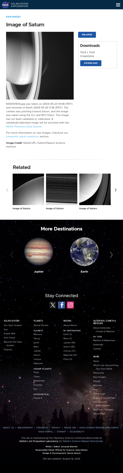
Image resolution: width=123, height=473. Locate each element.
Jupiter (39, 271)
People (96, 381)
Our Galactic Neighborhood (17, 12)
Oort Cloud (9, 338)
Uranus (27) (69, 351)
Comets (97, 349)
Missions (97, 385)
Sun (6, 329)
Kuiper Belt (9, 333)
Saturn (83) (69, 347)
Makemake (39, 381)
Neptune (38, 363)
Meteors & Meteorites (104, 340)
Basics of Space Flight (104, 398)
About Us (8, 428)
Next (116, 190)
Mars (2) (67, 338)
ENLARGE (87, 35)
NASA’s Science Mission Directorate (83, 441)
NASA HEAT (99, 414)
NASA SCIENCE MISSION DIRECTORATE (99, 428)
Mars (36, 347)
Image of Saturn (21, 209)
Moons (67, 321)
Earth (84, 271)
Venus (37, 338)
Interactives (99, 394)
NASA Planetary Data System (24, 126)
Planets (38, 321)
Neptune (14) (70, 355)
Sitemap (61, 432)
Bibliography (25, 428)
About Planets (41, 325)
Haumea (38, 385)
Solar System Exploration (17, 5)
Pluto (36, 372)
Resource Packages (103, 410)
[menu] (118, 5)
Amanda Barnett (69, 447)
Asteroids (98, 345)
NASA (4, 5)
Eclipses (8, 350)
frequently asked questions (22, 136)
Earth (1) (67, 334)
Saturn (37, 355)
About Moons (70, 325)
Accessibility (77, 432)
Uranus (37, 359)
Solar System (11, 321)
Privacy (56, 428)
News (96, 361)
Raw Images (13, 17)
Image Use (70, 428)
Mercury (38, 334)
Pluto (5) (67, 359)
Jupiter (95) (69, 343)
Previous (7, 190)
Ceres (37, 377)
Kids (95, 390)
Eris (35, 389)
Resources (98, 373)
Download (91, 63)
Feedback (42, 428)
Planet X (38, 398)
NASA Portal (45, 432)
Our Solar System (13, 325)
